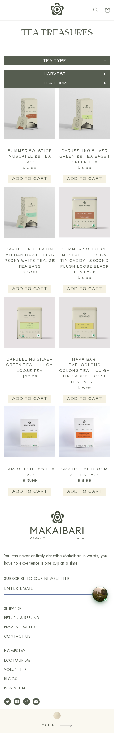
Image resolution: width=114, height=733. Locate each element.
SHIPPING (12, 609)
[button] (6, 10)
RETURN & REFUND (22, 618)
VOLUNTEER (15, 670)
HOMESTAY (14, 651)
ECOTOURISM (17, 660)
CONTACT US (17, 636)
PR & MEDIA (15, 688)
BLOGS (10, 679)
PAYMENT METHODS (23, 627)
